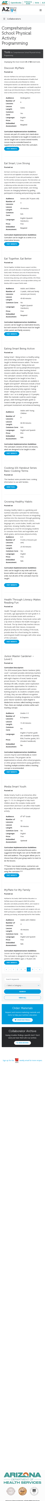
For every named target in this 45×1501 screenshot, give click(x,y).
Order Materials (23, 1020)
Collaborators (14, 18)
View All (22, 998)
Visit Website (12, 149)
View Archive (23, 1043)
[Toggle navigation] (4, 18)
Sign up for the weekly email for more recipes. (22, 1060)
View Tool (11, 487)
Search (22, 991)
